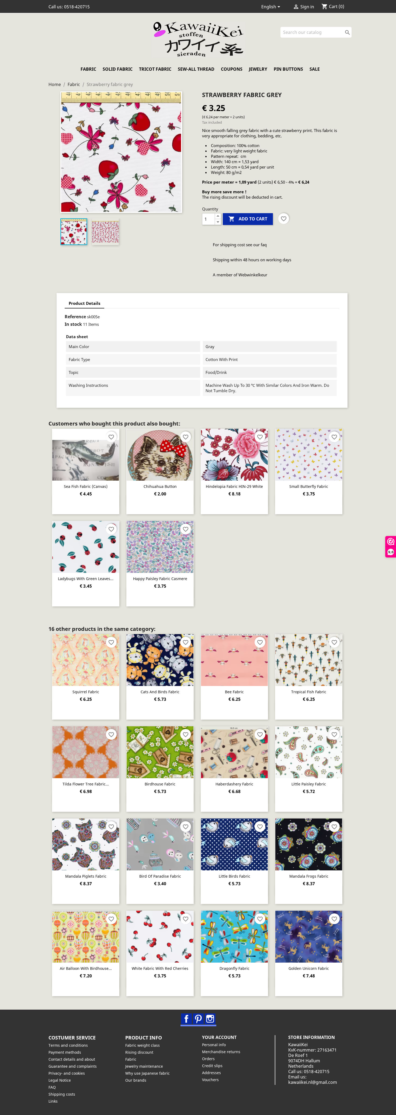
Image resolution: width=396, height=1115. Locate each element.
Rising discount (139, 1052)
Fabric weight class (142, 1045)
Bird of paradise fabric (160, 876)
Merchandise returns (221, 1051)
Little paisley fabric (308, 784)
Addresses (211, 1072)
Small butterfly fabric (308, 486)
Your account (219, 1037)
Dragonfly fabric (234, 968)
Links (53, 1101)
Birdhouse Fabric (160, 784)
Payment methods (64, 1052)
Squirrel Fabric (85, 691)
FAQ (52, 1087)
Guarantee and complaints (72, 1066)
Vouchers (210, 1079)
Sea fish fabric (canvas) (85, 486)
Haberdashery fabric (234, 784)
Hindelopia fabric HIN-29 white (234, 486)
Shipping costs (61, 1094)
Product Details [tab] (84, 303)
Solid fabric (118, 69)
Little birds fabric (234, 876)
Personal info (214, 1044)
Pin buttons (288, 69)
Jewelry (258, 69)
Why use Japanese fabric (147, 1073)
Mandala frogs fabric (308, 876)
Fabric (88, 69)
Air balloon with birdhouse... (86, 968)
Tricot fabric (155, 69)
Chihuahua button (160, 486)
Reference (75, 316)
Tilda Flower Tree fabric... (85, 784)
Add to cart (247, 219)
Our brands (135, 1080)
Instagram (210, 1018)
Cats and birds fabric (160, 691)
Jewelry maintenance (144, 1066)
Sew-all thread (196, 69)
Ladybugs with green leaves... (85, 578)
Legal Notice (59, 1080)
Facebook (186, 1018)
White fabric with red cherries (160, 968)
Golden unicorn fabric (309, 968)
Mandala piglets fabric (85, 876)
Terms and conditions (68, 1045)
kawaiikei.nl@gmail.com (312, 1082)
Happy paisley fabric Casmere (160, 578)
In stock (73, 324)
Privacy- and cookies (66, 1073)
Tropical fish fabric (308, 691)
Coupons (231, 69)
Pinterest (198, 1018)
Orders (208, 1058)
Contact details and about (71, 1059)
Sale (315, 69)
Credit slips (212, 1065)
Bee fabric (234, 691)
